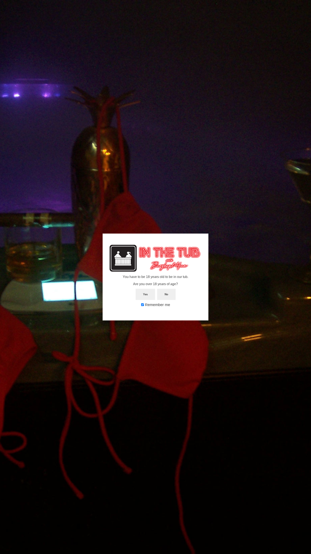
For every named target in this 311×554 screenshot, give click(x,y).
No (166, 294)
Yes (145, 294)
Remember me (157, 305)
